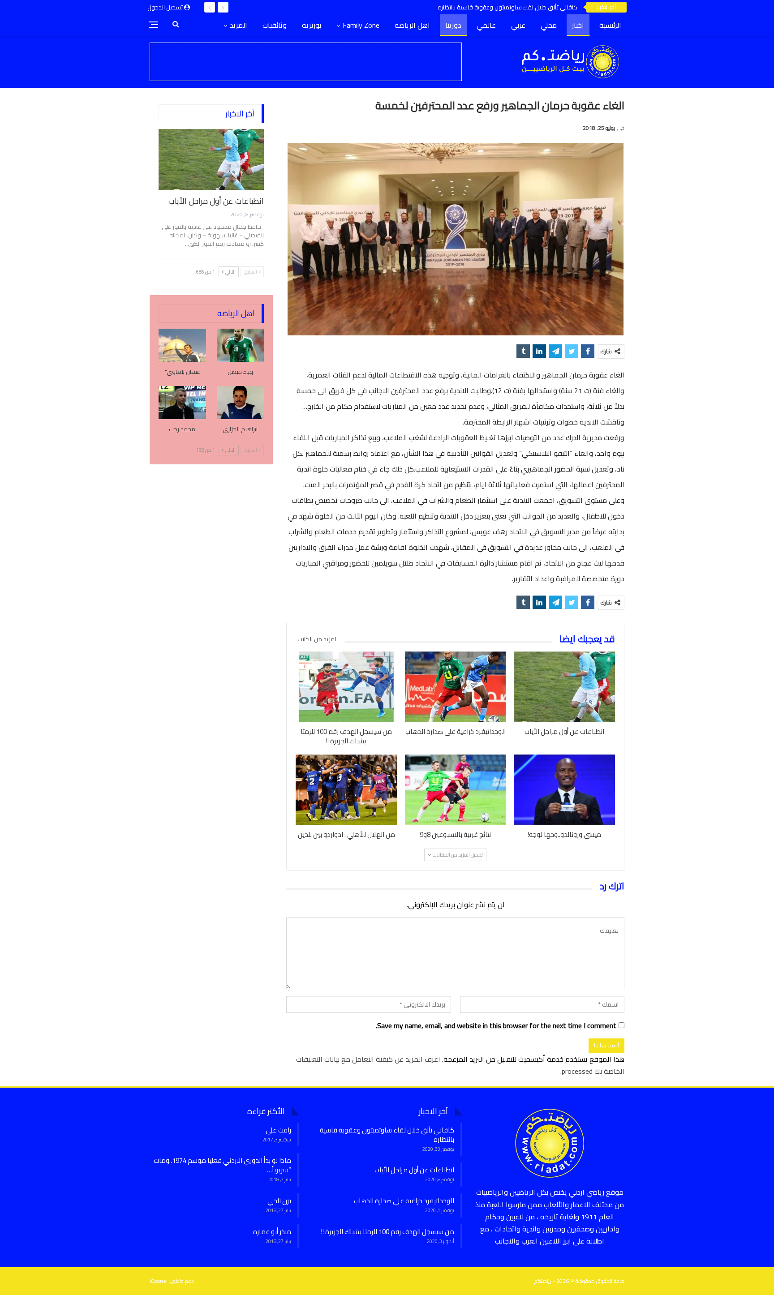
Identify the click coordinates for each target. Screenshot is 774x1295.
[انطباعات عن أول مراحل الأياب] (564, 687)
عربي (518, 25)
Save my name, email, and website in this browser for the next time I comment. (496, 1026)
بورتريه (311, 25)
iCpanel (159, 1281)
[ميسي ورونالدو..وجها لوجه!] (564, 790)
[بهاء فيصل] (240, 345)
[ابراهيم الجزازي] (240, 402)
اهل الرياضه (412, 25)
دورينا (453, 25)
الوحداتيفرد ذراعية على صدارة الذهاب (404, 1200)
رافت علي (278, 1129)
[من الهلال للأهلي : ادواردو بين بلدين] (346, 790)
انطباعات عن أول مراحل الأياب (216, 200)
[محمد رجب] (182, 402)
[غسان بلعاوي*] (182, 345)
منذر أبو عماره (272, 1231)
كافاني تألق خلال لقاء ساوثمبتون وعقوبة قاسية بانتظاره (507, 7)
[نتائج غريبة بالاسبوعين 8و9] (455, 790)
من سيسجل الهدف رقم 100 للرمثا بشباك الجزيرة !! (387, 1231)
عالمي (486, 25)
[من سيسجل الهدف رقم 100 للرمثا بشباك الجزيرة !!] (346, 687)
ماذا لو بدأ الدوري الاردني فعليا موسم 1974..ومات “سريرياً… (222, 1165)
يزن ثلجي (279, 1200)
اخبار (578, 25)
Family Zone (361, 25)
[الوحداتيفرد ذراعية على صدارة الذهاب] (455, 687)
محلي (549, 25)
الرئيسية (610, 25)
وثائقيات (274, 25)
